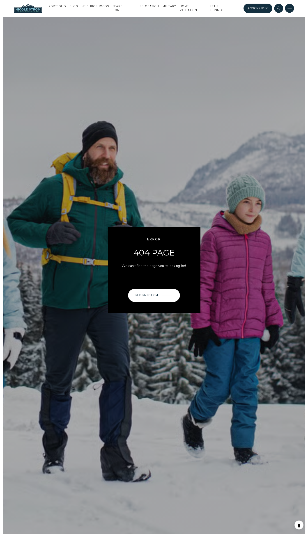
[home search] (278, 8)
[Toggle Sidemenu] (289, 8)
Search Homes (119, 8)
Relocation (149, 6)
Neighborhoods (95, 6)
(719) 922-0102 (258, 8)
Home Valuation (188, 8)
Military (169, 6)
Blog (74, 6)
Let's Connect (217, 8)
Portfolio (57, 6)
